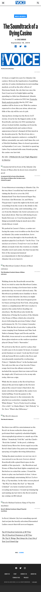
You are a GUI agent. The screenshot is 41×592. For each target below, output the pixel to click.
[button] (3, 2)
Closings (21, 552)
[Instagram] (25, 568)
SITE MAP (34, 582)
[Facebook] (16, 568)
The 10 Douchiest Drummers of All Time (17, 535)
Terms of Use (16, 577)
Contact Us (23, 574)
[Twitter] (20, 568)
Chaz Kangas (21, 39)
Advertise (33, 574)
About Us (7, 574)
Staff (15, 574)
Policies (26, 577)
